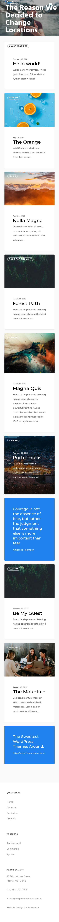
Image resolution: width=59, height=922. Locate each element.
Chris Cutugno (16, 86)
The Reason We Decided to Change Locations (31, 19)
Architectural (14, 843)
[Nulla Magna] (29, 211)
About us (11, 807)
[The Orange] (29, 130)
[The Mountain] (29, 682)
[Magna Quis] (29, 382)
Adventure (33, 907)
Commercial (13, 848)
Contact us (12, 813)
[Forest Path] (29, 292)
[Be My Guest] (29, 601)
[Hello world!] (29, 66)
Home (10, 801)
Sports (10, 854)
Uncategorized (18, 46)
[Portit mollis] (29, 465)
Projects (11, 818)
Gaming (13, 337)
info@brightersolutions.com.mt (25, 898)
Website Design (15, 907)
